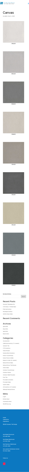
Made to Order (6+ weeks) (10, 360)
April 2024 (5, 331)
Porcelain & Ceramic (8, 379)
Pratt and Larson (7, 309)
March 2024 (6, 334)
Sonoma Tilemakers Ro (9, 304)
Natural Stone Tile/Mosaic (9, 365)
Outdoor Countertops (8, 370)
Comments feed (7, 401)
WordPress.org (7, 404)
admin (6, 16)
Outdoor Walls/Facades (9, 375)
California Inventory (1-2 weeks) (11, 343)
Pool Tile (5, 377)
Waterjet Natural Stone (9, 389)
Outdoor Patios (7, 372)
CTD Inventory (6, 348)
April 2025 (5, 326)
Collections (6, 419)
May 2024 (5, 329)
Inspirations (6, 421)
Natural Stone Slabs (8, 362)
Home (4, 417)
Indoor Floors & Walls (8, 358)
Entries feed (6, 399)
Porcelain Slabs (7, 382)
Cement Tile (6, 346)
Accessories (6, 341)
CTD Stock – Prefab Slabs (9, 306)
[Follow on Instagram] (4, 463)
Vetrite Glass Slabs (8, 314)
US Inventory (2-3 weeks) (9, 387)
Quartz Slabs (6, 384)
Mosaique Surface (7, 311)
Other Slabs (6, 367)
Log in (4, 396)
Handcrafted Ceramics (9, 353)
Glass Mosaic (6, 350)
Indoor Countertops (8, 355)
